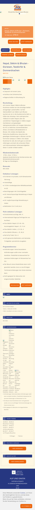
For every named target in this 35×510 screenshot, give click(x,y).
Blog (17, 488)
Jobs (17, 486)
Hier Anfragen (17, 448)
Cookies (22, 493)
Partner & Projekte (17, 481)
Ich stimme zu (26, 506)
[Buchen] (30, 422)
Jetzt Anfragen (26, 42)
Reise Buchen (13, 42)
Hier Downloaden (17, 461)
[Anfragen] (27, 422)
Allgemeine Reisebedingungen (17, 483)
